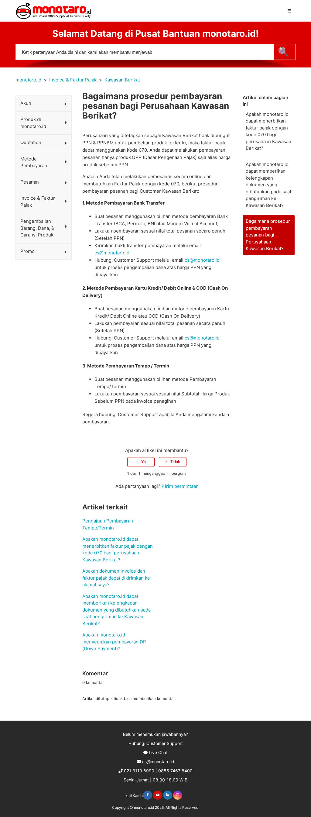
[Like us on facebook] (147, 795)
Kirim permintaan (180, 486)
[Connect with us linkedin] (167, 795)
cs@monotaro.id (111, 253)
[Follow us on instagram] (177, 795)
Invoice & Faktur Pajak (73, 80)
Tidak (175, 462)
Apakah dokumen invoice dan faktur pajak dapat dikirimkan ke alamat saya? (116, 578)
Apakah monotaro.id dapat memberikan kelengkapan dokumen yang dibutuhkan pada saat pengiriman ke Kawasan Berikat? (268, 184)
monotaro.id (28, 80)
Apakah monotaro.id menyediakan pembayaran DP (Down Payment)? (114, 641)
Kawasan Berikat (122, 80)
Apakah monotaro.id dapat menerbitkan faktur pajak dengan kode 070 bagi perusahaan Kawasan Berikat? (268, 131)
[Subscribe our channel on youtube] (157, 795)
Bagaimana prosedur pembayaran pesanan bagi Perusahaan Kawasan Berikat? (268, 234)
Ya (143, 462)
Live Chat (158, 752)
